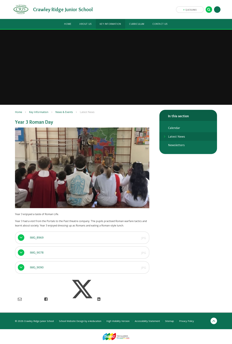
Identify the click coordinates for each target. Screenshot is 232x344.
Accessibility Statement (147, 321)
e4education (94, 321)
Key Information (38, 112)
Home (18, 112)
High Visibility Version (118, 321)
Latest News (87, 112)
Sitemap (169, 321)
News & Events (64, 112)
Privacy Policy (186, 321)
